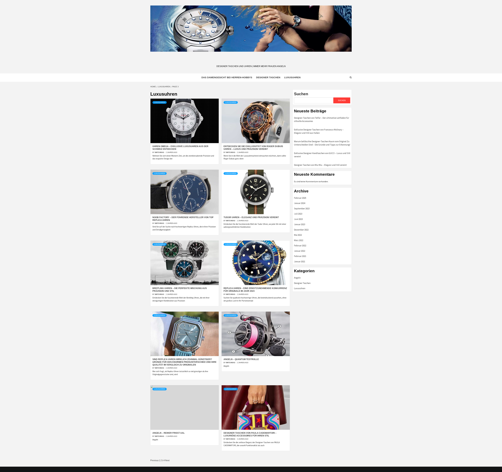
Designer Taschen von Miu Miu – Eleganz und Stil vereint (320, 165)
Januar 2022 (299, 250)
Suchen (301, 94)
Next (167, 460)
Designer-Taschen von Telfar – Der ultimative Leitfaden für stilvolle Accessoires (321, 119)
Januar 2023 (299, 224)
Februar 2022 (300, 245)
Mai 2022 (298, 235)
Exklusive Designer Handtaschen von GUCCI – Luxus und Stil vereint (322, 155)
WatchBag (159, 152)
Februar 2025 (300, 197)
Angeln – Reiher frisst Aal (168, 433)
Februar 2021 (300, 256)
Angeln (297, 277)
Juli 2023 (298, 213)
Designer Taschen (268, 77)
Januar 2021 (299, 261)
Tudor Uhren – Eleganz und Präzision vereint (251, 217)
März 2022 (298, 240)
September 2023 (302, 208)
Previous (154, 460)
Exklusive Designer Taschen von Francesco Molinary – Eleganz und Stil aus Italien (319, 131)
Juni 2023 (298, 219)
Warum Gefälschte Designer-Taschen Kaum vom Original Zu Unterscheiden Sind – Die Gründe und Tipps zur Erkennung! (322, 143)
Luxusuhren (292, 77)
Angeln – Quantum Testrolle (241, 359)
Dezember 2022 (301, 229)
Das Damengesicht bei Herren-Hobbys (226, 77)
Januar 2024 (299, 203)
